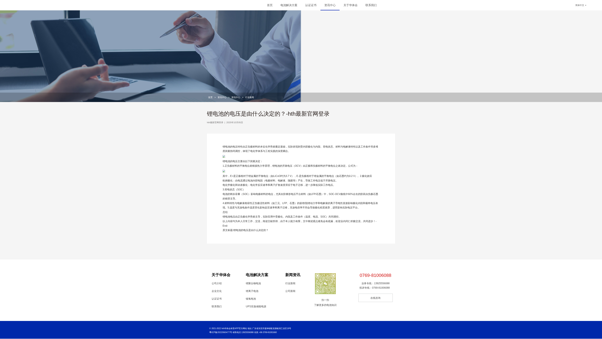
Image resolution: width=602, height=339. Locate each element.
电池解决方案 (288, 5)
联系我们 (371, 5)
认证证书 (311, 5)
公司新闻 (290, 291)
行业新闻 (249, 97)
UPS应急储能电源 (256, 306)
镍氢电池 (251, 298)
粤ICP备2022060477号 (220, 332)
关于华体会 (350, 5)
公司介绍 (217, 283)
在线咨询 (375, 298)
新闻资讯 (292, 275)
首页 (270, 5)
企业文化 (217, 291)
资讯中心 (330, 5)
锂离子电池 (252, 291)
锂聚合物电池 (253, 283)
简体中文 (580, 5)
